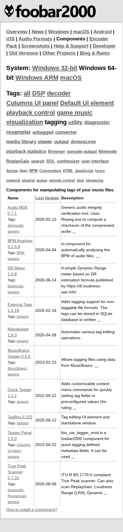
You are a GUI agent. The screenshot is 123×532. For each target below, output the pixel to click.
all (27, 93)
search (37, 161)
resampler (18, 132)
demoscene (83, 141)
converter (66, 132)
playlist (28, 180)
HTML (68, 171)
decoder (59, 93)
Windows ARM (36, 77)
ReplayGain (17, 161)
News (38, 31)
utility (75, 122)
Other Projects (58, 53)
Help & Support (71, 46)
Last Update (47, 198)
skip (80, 180)
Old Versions (23, 53)
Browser (56, 151)
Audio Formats (35, 39)
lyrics (100, 171)
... (74, 231)
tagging (13, 231)
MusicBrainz (17, 368)
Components (70, 39)
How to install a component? (31, 509)
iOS (10, 39)
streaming (94, 180)
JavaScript (84, 171)
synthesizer (68, 161)
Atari (23, 171)
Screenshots (35, 46)
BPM (33, 171)
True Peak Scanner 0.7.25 (17, 472)
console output (82, 151)
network (13, 180)
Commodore (50, 171)
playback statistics (26, 151)
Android (102, 31)
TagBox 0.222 (20, 417)
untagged (43, 132)
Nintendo (108, 151)
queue (41, 180)
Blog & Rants (95, 53)
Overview (16, 31)
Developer (104, 46)
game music (75, 112)
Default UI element (87, 103)
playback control (30, 112)
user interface (95, 161)
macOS (81, 31)
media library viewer (29, 141)
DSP (38, 93)
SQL (50, 161)
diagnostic (97, 122)
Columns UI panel (32, 103)
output (61, 141)
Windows (58, 31)
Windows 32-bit (54, 67)
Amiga (12, 171)
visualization (24, 122)
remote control (62, 180)
